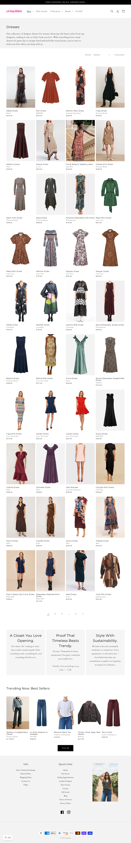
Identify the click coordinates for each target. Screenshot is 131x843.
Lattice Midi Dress (75, 325)
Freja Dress (101, 111)
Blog (65, 795)
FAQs (26, 784)
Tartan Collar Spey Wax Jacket (89, 733)
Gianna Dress (12, 487)
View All (65, 748)
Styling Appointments (65, 777)
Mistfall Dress (43, 325)
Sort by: (88, 55)
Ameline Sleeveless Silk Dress (80, 218)
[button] (30, 11)
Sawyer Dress (72, 271)
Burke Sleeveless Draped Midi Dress (110, 379)
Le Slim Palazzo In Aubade (39, 733)
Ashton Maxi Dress (75, 111)
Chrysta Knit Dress (105, 487)
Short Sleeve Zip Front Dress (20, 594)
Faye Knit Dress (14, 434)
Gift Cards (65, 792)
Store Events (65, 784)
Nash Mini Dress (14, 271)
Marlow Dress (43, 271)
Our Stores (65, 773)
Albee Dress (12, 111)
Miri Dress (41, 111)
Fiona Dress (72, 378)
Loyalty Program (65, 781)
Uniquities (68, 838)
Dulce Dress (102, 434)
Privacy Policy (65, 803)
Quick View (20, 104)
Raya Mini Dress (103, 218)
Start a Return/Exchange (25, 770)
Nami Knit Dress (14, 218)
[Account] (118, 11)
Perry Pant (107, 732)
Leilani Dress (42, 434)
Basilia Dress (12, 378)
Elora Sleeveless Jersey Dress (110, 325)
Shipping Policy (26, 777)
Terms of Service (65, 799)
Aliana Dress (42, 164)
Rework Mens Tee (62, 732)
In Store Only (21, 158)
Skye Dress (41, 218)
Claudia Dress (43, 541)
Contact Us (25, 781)
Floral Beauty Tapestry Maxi (79, 164)
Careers (65, 788)
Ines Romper (72, 487)
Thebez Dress (102, 541)
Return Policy (26, 773)
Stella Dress (12, 325)
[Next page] (83, 614)
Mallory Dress (13, 164)
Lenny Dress (72, 541)
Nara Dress (71, 594)
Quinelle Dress (43, 487)
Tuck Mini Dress (103, 594)
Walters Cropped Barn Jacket (17, 733)
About (65, 770)
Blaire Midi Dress (44, 378)
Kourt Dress (12, 541)
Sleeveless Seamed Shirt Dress (48, 595)
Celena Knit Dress (104, 164)
